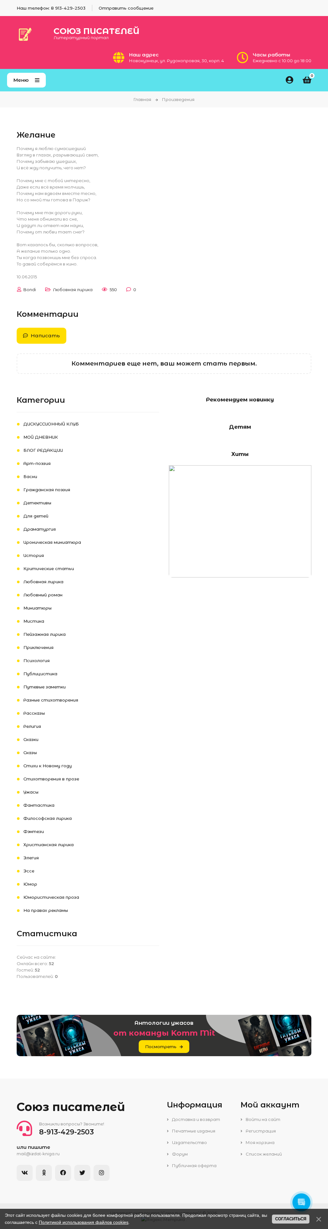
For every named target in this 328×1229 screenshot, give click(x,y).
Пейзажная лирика (44, 634)
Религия (32, 726)
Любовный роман (42, 594)
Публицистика (40, 673)
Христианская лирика (48, 844)
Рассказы (34, 713)
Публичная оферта (194, 1165)
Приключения (38, 647)
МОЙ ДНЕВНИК (40, 437)
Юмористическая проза (51, 897)
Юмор (30, 884)
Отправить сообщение (126, 8)
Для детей (35, 515)
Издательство (189, 1142)
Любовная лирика (73, 289)
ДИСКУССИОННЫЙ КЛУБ (51, 423)
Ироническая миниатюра (52, 542)
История (33, 555)
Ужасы (30, 792)
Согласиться (290, 1218)
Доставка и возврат (195, 1119)
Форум (179, 1154)
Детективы (37, 502)
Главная (142, 99)
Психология (36, 660)
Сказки (30, 739)
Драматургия (39, 529)
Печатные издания (193, 1130)
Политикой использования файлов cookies (83, 1222)
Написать (44, 336)
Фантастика (38, 805)
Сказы (30, 752)
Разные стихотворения (50, 700)
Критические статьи (48, 568)
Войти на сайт (262, 1119)
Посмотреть (160, 1046)
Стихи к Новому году (47, 765)
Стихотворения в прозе (51, 778)
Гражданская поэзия (46, 489)
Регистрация (260, 1130)
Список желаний (263, 1154)
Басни (30, 476)
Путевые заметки (44, 686)
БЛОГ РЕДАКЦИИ (43, 450)
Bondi (29, 289)
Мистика (33, 621)
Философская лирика (47, 818)
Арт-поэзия (37, 463)
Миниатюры (37, 607)
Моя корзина (260, 1142)
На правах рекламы (45, 910)
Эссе (28, 870)
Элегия (31, 857)
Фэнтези (33, 831)
